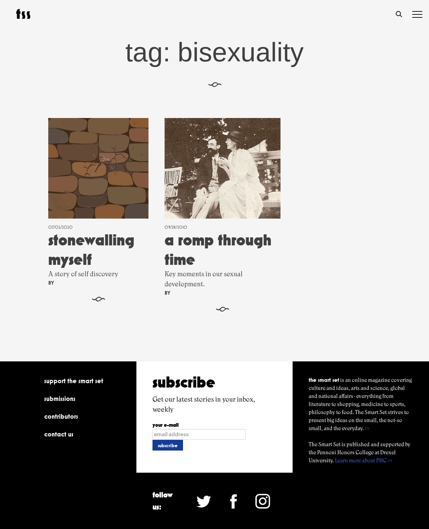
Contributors (61, 416)
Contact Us (58, 434)
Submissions (59, 398)
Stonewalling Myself (91, 249)
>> (367, 428)
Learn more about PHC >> (363, 460)
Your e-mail (165, 425)
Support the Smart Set (73, 380)
